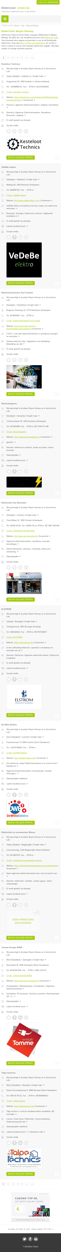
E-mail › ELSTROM (14, 637)
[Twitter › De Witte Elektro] (8, 795)
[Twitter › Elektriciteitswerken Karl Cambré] (8, 360)
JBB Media (28, 1246)
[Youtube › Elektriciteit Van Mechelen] (26, 567)
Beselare (26, 1085)
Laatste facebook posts (17, 226)
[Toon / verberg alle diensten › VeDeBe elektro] (33, 215)
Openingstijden (13, 455)
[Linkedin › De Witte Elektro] (20, 795)
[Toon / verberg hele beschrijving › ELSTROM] (33, 649)
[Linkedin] (36, 1239)
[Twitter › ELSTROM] (8, 679)
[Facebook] (30, 1239)
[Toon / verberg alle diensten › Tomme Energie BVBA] (33, 995)
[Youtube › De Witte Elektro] (26, 795)
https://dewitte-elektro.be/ (24, 758)
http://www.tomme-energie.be (26, 981)
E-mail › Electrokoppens (16, 432)
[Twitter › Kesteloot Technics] (8, 131)
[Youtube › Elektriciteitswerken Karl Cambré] (26, 360)
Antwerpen (10, 179)
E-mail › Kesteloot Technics (17, 92)
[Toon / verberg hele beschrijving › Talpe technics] (33, 1112)
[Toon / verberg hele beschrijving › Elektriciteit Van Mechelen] (33, 542)
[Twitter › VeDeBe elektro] (8, 237)
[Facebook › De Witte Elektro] (14, 795)
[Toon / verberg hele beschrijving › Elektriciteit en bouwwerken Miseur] (33, 874)
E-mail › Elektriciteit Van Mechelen (20, 531)
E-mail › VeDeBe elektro (16, 195)
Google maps (39, 76)
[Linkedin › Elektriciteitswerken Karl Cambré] (20, 360)
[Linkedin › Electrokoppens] (20, 471)
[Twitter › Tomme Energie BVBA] (8, 1017)
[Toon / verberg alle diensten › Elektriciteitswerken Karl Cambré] (33, 342)
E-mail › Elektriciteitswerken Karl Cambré (23, 321)
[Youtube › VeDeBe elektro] (26, 237)
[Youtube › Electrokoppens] (26, 471)
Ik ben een (48, 2)
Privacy (35, 1246)
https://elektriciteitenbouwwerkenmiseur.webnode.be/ (35, 866)
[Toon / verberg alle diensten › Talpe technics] (33, 1120)
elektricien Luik (51, 37)
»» (32, 58)
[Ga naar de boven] (57, 158)
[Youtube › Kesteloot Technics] (26, 131)
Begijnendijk (27, 845)
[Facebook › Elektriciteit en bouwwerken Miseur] (14, 905)
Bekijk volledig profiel (20, 157)
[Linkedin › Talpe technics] (20, 1143)
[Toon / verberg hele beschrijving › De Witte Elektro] (33, 764)
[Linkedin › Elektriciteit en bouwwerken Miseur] (20, 905)
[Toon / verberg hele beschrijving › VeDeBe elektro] (33, 207)
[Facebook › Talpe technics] (14, 1143)
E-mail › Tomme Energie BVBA (19, 976)
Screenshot (29, 100)
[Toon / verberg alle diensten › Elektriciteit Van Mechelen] (33, 550)
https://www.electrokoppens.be (26, 437)
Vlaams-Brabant (13, 76)
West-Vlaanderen (13, 960)
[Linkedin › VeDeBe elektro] (20, 237)
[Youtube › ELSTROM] (26, 679)
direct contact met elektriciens (32, 43)
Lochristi (25, 737)
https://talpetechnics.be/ (24, 1106)
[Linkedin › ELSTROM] (20, 679)
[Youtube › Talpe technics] (26, 1143)
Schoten (20, 515)
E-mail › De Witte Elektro (16, 753)
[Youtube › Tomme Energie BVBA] (26, 1017)
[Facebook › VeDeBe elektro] (14, 237)
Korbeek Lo (26, 76)
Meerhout (21, 179)
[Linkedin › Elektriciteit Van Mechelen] (20, 567)
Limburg (9, 621)
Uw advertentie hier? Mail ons (30, 1220)
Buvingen (19, 621)
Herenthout (21, 305)
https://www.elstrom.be (23, 642)
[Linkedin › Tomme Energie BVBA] (20, 1017)
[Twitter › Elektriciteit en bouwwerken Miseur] (8, 905)
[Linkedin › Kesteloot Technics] (20, 131)
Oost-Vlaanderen (13, 737)
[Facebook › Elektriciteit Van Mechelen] (14, 567)
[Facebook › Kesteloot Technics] (14, 131)
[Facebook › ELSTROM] (14, 679)
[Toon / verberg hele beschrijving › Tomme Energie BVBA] (33, 987)
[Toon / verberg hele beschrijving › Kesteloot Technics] (33, 106)
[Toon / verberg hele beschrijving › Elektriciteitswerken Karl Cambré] (33, 335)
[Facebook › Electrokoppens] (14, 471)
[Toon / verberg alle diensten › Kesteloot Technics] (33, 114)
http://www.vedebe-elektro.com (26, 201)
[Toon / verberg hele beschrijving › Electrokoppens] (33, 442)
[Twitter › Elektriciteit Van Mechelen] (8, 567)
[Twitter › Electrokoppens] (8, 471)
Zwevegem (27, 960)
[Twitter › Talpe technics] (8, 1143)
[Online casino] (30, 1194)
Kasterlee (21, 416)
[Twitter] (24, 1239)
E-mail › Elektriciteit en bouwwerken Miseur (24, 860)
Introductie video (38, 1132)
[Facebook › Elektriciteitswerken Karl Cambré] (14, 360)
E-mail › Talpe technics (15, 1101)
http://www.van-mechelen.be (25, 536)
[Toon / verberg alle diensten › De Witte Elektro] (33, 772)
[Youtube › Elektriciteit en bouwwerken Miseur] (26, 905)
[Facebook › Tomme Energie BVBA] (14, 1017)
